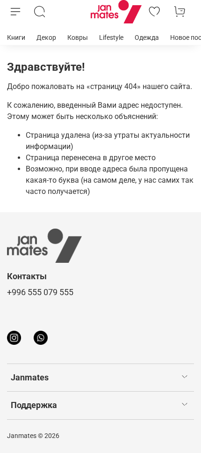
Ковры (77, 37)
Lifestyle (111, 37)
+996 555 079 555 (40, 292)
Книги (16, 37)
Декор (46, 37)
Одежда (147, 37)
